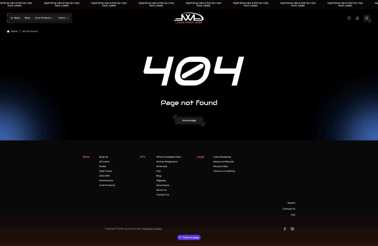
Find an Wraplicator (166, 161)
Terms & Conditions (224, 171)
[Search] (349, 18)
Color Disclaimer (222, 156)
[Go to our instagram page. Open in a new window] (292, 229)
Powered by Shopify (152, 228)
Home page (189, 120)
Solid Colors (105, 171)
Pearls (102, 166)
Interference (106, 180)
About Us (161, 189)
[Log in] (357, 18)
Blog (158, 175)
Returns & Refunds (223, 161)
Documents (162, 185)
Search (291, 202)
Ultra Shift (104, 175)
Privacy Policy (220, 166)
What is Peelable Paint (168, 156)
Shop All (103, 156)
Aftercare (161, 166)
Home (14, 31)
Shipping (161, 180)
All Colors (104, 161)
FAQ (158, 171)
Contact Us (162, 194)
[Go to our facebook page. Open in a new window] (285, 229)
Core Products (107, 185)
